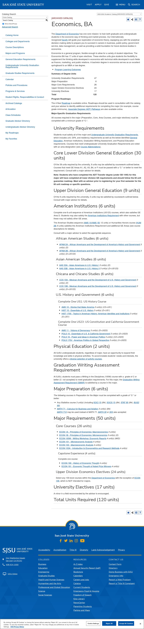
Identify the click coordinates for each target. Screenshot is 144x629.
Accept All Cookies (126, 623)
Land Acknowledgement (103, 549)
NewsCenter (79, 602)
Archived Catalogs (14, 103)
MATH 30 (102, 412)
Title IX (72, 549)
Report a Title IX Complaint (122, 583)
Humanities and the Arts (49, 583)
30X (111, 412)
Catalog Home (12, 35)
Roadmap (66, 102)
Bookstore (78, 572)
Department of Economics (67, 33)
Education (42, 568)
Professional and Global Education (54, 587)
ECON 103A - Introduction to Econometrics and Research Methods (89, 448)
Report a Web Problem (120, 579)
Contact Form (115, 564)
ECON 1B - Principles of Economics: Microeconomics (83, 435)
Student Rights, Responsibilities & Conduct (25, 96)
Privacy (121, 549)
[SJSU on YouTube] (82, 540)
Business (42, 564)
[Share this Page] (132, 19)
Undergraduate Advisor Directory (20, 126)
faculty (65, 39)
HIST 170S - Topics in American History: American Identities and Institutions (95, 313)
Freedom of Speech (82, 595)
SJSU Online (12, 574)
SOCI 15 (97, 402)
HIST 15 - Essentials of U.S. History (77, 310)
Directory (113, 568)
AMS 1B (96, 222)
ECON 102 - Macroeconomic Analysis (76, 444)
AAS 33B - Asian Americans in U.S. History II (79, 268)
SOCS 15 (111, 402)
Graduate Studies (46, 575)
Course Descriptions (15, 47)
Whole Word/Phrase (11, 24)
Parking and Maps (81, 610)
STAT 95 (124, 402)
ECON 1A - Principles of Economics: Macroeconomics (83, 431)
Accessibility (44, 549)
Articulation (11, 108)
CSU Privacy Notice (17, 627)
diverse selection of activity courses (86, 358)
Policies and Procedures (16, 85)
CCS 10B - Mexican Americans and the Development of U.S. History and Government (97, 286)
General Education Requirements (20, 59)
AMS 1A (88, 222)
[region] (89, 4)
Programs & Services (15, 91)
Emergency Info (116, 575)
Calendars (78, 575)
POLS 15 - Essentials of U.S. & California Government (86, 333)
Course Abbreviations (90, 146)
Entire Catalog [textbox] (7, 17)
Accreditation (59, 549)
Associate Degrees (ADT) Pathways (84, 109)
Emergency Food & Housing (86, 591)
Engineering (43, 572)
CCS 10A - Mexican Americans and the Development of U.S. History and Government (97, 279)
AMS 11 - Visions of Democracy (76, 330)
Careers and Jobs (81, 579)
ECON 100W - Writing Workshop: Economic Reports (82, 438)
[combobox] (119, 14)
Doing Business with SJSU (121, 572)
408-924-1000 (12, 564)
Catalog (77, 583)
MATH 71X (62, 412)
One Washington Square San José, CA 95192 (15, 559)
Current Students (81, 587)
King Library (79, 598)
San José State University (23, 4)
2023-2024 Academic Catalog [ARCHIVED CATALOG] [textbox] (115, 14)
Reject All (109, 623)
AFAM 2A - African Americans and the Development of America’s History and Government (99, 244)
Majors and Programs (15, 53)
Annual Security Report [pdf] (86, 568)
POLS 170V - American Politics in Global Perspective (85, 340)
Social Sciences (45, 595)
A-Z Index (78, 564)
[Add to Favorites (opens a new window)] (128, 19)
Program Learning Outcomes (68, 69)
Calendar (10, 79)
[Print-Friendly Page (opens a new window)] (136, 19)
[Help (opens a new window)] (140, 19)
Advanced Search (10, 26)
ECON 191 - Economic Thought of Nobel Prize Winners (86, 466)
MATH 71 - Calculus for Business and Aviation (77, 408)
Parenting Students (82, 606)
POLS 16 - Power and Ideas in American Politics (83, 336)
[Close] (140, 623)
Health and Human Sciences (51, 579)
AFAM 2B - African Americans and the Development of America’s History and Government (99, 250)
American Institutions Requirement (103, 215)
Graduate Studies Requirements (20, 73)
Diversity (84, 549)
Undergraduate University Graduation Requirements (22, 66)
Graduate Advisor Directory (18, 120)
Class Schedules (13, 114)
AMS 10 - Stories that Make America (78, 306)
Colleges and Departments (18, 41)
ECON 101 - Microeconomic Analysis (76, 441)
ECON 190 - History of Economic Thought (80, 462)
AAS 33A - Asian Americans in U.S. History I (79, 265)
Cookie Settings (93, 623)
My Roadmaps (12, 132)
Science (41, 591)
